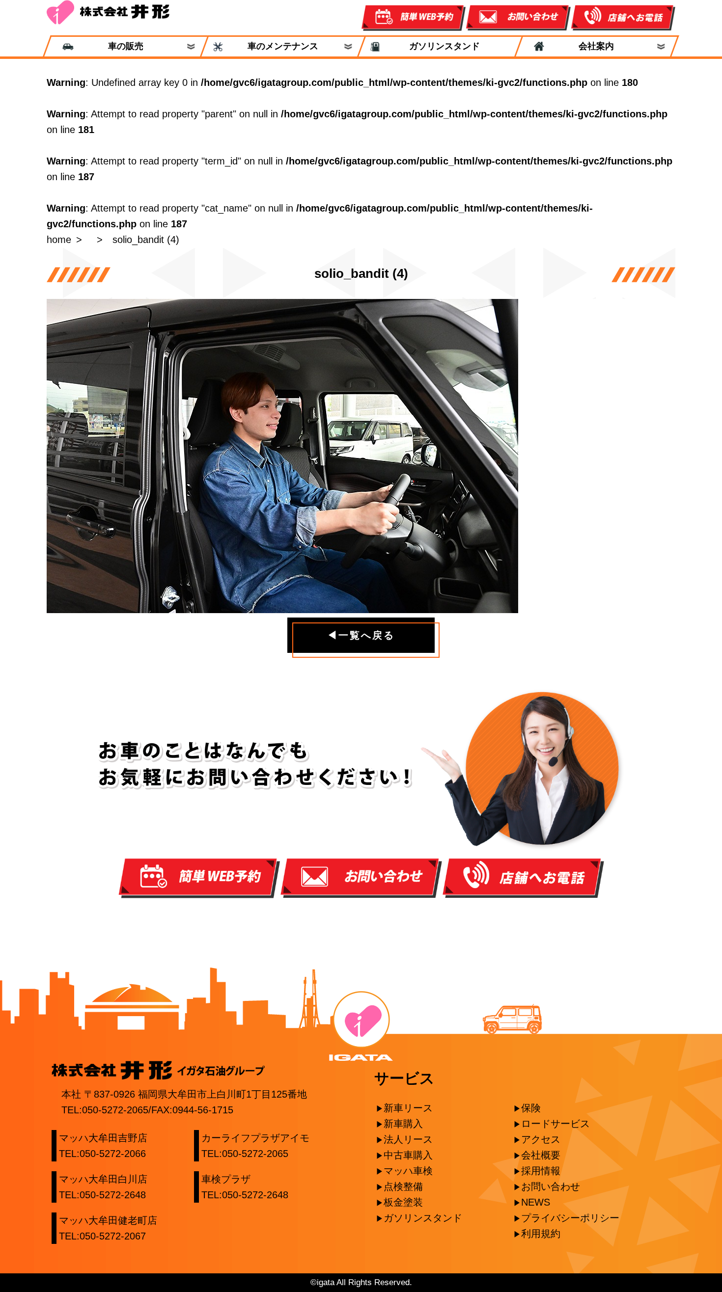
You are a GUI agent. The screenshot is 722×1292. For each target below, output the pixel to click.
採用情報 (540, 1170)
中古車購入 (408, 1155)
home (59, 239)
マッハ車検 (408, 1170)
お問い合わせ (550, 1186)
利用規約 (540, 1233)
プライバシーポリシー (570, 1217)
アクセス (540, 1139)
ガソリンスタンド (440, 46)
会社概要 (540, 1155)
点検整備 (403, 1186)
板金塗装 (403, 1202)
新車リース (408, 1108)
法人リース (408, 1139)
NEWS (535, 1202)
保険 (531, 1108)
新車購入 (403, 1123)
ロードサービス (555, 1123)
